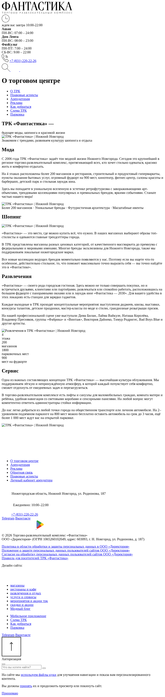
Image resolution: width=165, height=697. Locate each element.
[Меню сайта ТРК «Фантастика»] (19, 70)
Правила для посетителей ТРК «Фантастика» (35, 558)
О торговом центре (24, 461)
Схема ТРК (18, 620)
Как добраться (20, 624)
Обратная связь (21, 472)
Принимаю (10, 693)
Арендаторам (20, 465)
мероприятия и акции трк (29, 601)
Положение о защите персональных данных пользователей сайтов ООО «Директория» (66, 550)
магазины (17, 585)
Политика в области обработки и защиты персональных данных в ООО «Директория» (65, 546)
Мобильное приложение (28, 616)
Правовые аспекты (24, 476)
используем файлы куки (38, 675)
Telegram (8, 518)
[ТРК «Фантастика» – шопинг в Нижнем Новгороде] (37, 12)
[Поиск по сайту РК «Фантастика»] (6, 70)
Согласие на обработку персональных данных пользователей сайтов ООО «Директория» (67, 554)
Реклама (16, 468)
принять (26, 686)
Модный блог (20, 608)
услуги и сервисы (23, 597)
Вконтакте (23, 518)
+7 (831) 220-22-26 (22, 61)
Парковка (17, 627)
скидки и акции (22, 605)
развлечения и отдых (25, 593)
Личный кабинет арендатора (31, 480)
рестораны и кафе (23, 589)
